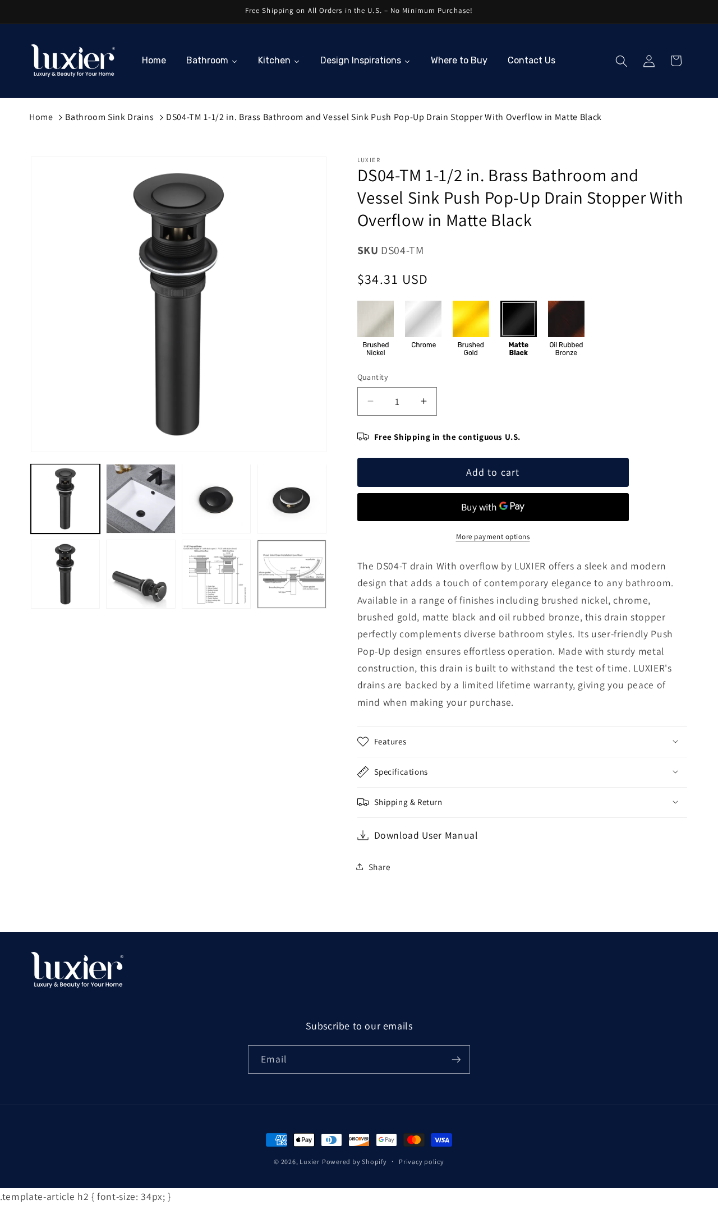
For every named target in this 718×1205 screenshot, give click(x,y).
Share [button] (380, 866)
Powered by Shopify (354, 1161)
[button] (621, 60)
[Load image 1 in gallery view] (65, 498)
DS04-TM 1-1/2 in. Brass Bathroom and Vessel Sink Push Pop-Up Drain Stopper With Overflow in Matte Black (384, 117)
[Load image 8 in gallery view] (291, 574)
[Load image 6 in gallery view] (140, 574)
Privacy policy (421, 1161)
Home (41, 117)
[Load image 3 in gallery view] (216, 498)
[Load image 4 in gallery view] (291, 498)
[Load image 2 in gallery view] (140, 498)
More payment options (493, 536)
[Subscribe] (456, 1059)
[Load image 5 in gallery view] (65, 574)
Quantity (373, 376)
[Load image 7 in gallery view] (216, 574)
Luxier (310, 1161)
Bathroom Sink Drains (109, 117)
